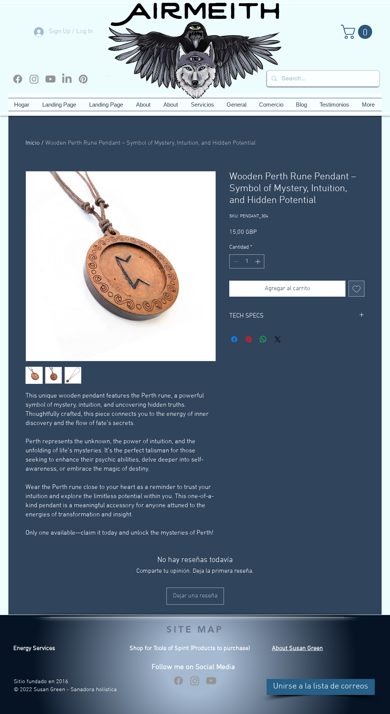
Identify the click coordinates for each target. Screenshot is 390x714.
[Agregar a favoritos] (356, 289)
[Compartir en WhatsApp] (263, 339)
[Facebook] (18, 79)
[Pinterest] (83, 79)
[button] (358, 32)
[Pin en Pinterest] (248, 339)
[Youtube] (50, 79)
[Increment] (258, 261)
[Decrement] (235, 261)
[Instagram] (34, 79)
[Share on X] (277, 339)
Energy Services (34, 648)
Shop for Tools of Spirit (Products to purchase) (189, 648)
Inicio (33, 143)
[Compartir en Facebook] (234, 339)
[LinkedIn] (67, 79)
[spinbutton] (247, 261)
